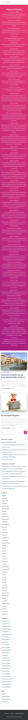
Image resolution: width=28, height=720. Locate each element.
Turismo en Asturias (6, 668)
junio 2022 (4, 577)
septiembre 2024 (5, 524)
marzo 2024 (4, 529)
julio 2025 (4, 511)
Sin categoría (5, 655)
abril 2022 (4, 582)
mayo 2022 (4, 579)
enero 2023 (4, 564)
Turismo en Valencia (6, 687)
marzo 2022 (4, 585)
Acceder (4, 693)
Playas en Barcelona (6, 626)
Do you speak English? (10, 415)
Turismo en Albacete (6, 660)
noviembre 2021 (5, 595)
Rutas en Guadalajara (6, 650)
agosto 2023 (4, 545)
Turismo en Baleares (6, 676)
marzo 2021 (4, 600)
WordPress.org (5, 701)
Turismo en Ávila (5, 671)
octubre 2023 (5, 540)
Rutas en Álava (5, 642)
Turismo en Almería (6, 665)
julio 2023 (4, 548)
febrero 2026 (4, 500)
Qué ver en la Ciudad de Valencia (15, 468)
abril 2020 (4, 608)
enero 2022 (4, 590)
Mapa (12, 713)
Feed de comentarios (6, 699)
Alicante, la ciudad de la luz (16, 473)
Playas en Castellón (6, 629)
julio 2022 (4, 574)
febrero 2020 (4, 614)
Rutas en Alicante (5, 644)
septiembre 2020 (5, 603)
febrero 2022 (4, 587)
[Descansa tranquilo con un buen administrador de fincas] (14, 361)
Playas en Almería (6, 623)
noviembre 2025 (5, 506)
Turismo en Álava (5, 658)
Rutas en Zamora (5, 652)
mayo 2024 (4, 527)
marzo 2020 (4, 611)
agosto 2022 (4, 571)
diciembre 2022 (5, 566)
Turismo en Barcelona (7, 679)
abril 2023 (4, 556)
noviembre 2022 (5, 569)
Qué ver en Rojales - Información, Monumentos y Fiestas (14, 486)
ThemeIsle (19, 716)
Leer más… (24, 386)
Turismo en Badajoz (6, 673)
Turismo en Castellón (6, 684)
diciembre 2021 (5, 593)
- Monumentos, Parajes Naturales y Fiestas (11, 476)
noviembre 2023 (5, 537)
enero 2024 (4, 535)
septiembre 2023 (5, 543)
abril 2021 (4, 598)
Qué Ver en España (19, 713)
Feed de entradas (6, 696)
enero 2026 (4, 503)
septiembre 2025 (5, 508)
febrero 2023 (4, 561)
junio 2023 (4, 550)
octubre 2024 (5, 521)
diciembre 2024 (5, 516)
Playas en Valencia (6, 639)
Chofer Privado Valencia (7, 459)
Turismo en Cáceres (6, 681)
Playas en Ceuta (5, 631)
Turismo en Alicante (6, 663)
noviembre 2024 (5, 519)
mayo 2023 (4, 553)
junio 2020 (4, 606)
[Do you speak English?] (14, 402)
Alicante (6, 713)
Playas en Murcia (5, 636)
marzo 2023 (4, 558)
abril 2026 (4, 495)
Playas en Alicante (5, 372)
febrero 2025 (4, 514)
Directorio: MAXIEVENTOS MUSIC (9, 442)
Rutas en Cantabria (6, 647)
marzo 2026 (4, 498)
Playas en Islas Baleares (7, 634)
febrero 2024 (4, 532)
